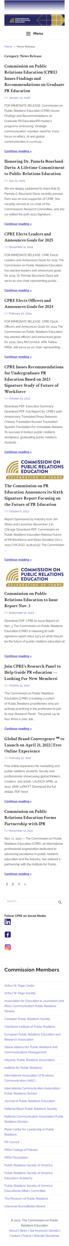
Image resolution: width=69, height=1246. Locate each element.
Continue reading (16, 151)
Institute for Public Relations (23, 1067)
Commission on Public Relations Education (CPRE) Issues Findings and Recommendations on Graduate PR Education (34, 78)
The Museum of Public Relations (26, 1198)
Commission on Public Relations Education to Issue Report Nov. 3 (31, 600)
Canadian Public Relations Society (27, 1019)
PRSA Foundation (16, 1157)
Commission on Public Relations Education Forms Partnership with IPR (30, 818)
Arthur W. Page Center (19, 985)
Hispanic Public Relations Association (29, 1060)
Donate (54, 1230)
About (13, 1230)
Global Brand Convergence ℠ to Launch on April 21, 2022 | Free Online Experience (34, 745)
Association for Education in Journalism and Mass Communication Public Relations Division (34, 1006)
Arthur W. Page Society (20, 993)
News (23, 1230)
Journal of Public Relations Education (29, 1101)
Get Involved (38, 1230)
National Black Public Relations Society (30, 1109)
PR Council (11, 1142)
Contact (15, 1236)
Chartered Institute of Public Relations (29, 1026)
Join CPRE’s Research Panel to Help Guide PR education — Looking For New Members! (32, 672)
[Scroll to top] (63, 1240)
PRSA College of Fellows (21, 1150)
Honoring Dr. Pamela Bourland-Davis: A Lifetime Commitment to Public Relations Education (34, 167)
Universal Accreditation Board (24, 1206)
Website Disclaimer (46, 1236)
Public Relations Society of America (28, 1165)
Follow (26, 1236)
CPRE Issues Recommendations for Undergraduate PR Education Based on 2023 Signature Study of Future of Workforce (33, 379)
